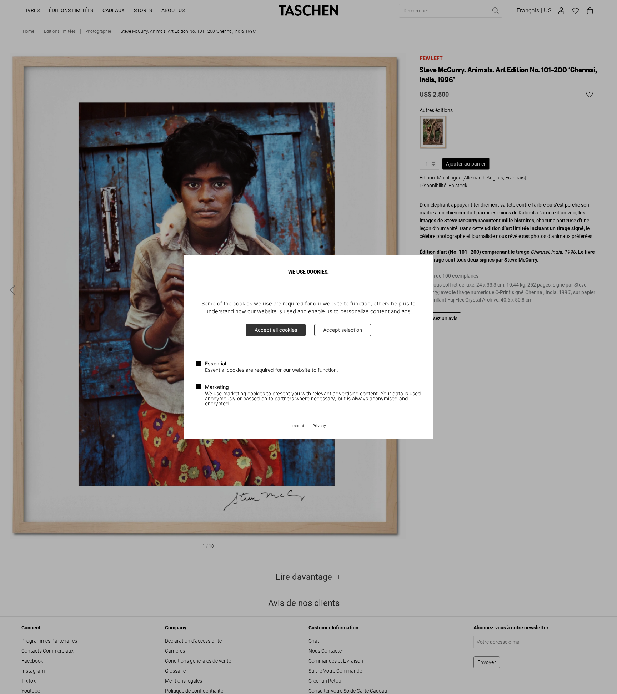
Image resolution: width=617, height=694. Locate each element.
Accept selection (342, 330)
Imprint (297, 426)
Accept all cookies (276, 330)
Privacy (319, 426)
